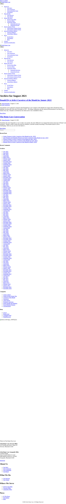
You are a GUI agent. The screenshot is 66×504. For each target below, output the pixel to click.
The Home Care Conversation (12, 117)
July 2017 (5, 277)
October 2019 (6, 241)
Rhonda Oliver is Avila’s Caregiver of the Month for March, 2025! (20, 142)
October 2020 (6, 225)
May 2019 (5, 246)
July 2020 (5, 229)
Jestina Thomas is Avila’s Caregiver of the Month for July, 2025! (19, 136)
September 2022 (7, 193)
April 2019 (6, 248)
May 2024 (5, 170)
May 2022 (5, 197)
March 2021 (6, 218)
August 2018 (6, 259)
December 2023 (7, 177)
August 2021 (6, 210)
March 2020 (6, 235)
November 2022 (7, 192)
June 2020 (5, 231)
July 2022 (5, 195)
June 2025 (5, 153)
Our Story (5, 467)
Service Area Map (7, 486)
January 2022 (6, 203)
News (5, 35)
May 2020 (5, 232)
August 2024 (6, 166)
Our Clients (6, 480)
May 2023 (5, 184)
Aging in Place (7, 294)
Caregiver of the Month (9, 297)
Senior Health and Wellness (10, 303)
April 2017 (6, 281)
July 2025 (5, 151)
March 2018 (6, 265)
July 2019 (5, 245)
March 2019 (6, 249)
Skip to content (4, 0)
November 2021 (7, 206)
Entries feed (6, 314)
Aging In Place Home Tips (10, 296)
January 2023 (6, 189)
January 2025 (6, 160)
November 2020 (7, 223)
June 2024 (5, 169)
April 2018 (6, 264)
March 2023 (6, 186)
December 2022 (7, 190)
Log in (5, 312)
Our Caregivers (7, 468)
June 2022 (5, 196)
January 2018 (6, 268)
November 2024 (7, 161)
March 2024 (6, 173)
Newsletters (6, 497)
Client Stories (6, 300)
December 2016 (7, 287)
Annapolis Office (7, 489)
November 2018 (7, 255)
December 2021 (7, 205)
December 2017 (7, 269)
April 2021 (6, 216)
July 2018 (5, 261)
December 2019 (7, 238)
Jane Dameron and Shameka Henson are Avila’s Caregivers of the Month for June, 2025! (25, 138)
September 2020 (7, 226)
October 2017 (6, 272)
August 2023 (6, 180)
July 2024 (5, 167)
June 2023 (5, 183)
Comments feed (7, 315)
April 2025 (6, 156)
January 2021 (6, 220)
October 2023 (6, 179)
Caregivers (6, 299)
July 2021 (5, 212)
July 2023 (5, 182)
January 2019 (6, 252)
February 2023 (7, 187)
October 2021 (6, 207)
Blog (4, 499)
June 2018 (5, 262)
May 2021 (5, 215)
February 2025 (7, 158)
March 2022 (6, 200)
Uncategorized (7, 306)
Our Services (6, 478)
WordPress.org (7, 317)
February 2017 (7, 284)
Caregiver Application (9, 42)
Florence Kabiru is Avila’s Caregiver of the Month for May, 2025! (20, 139)
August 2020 (6, 228)
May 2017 (5, 280)
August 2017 (6, 275)
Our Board (6, 471)
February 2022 (7, 202)
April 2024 (6, 171)
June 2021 (5, 213)
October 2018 (6, 256)
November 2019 (7, 239)
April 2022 (6, 199)
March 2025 (6, 157)
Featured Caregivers (8, 302)
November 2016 (7, 288)
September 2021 (7, 209)
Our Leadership (7, 470)
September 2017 (7, 274)
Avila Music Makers (12, 34)
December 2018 (7, 254)
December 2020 (7, 222)
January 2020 (6, 236)
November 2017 (7, 271)
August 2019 (6, 244)
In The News (6, 496)
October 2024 (6, 163)
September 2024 (7, 164)
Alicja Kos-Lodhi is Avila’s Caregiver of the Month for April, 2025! (20, 140)
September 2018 (7, 258)
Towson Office (7, 488)
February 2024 (7, 174)
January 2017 (6, 285)
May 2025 (5, 154)
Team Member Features (9, 305)
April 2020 (6, 233)
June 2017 (5, 278)
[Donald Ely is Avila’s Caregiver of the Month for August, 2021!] (5, 105)
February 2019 (7, 251)
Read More (3, 113)
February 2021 (7, 219)
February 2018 (7, 267)
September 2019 (7, 242)
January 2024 (6, 176)
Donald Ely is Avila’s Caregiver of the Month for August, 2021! (26, 100)
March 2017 (6, 282)
